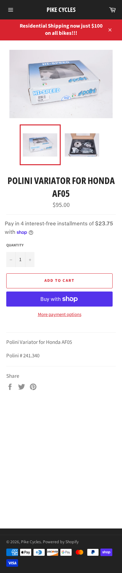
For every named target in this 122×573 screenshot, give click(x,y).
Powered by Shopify (61, 542)
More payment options (59, 315)
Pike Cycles (61, 9)
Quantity (14, 245)
